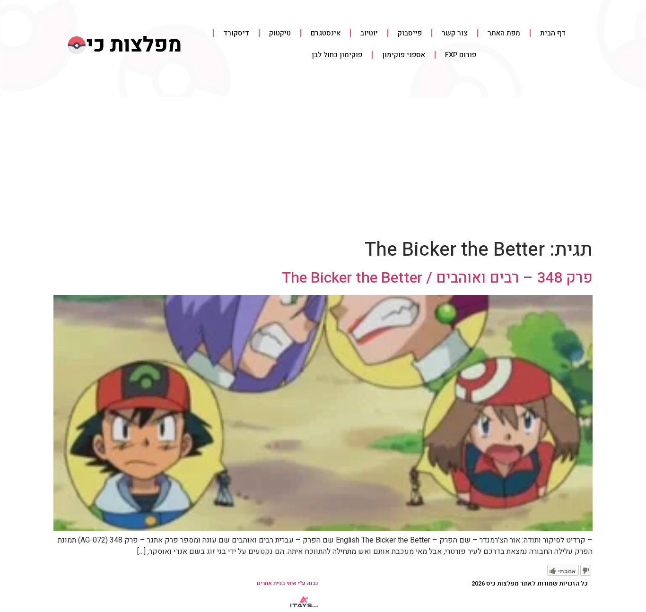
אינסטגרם (325, 33)
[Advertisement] (323, 168)
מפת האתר (504, 33)
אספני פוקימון (403, 55)
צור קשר (455, 33)
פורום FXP (460, 55)
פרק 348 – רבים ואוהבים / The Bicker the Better (437, 278)
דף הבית (553, 33)
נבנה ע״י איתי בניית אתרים (287, 583)
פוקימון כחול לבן (337, 55)
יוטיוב (369, 33)
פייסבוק (410, 33)
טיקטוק (280, 33)
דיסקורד (236, 33)
